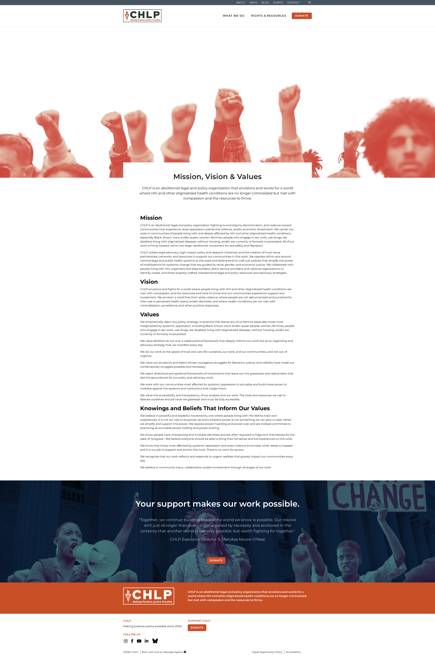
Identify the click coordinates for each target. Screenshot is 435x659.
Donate (216, 560)
